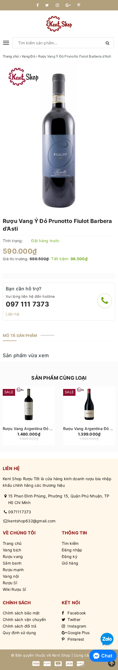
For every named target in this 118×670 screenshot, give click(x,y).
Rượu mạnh (13, 569)
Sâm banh (12, 563)
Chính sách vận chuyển (24, 619)
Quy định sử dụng (19, 632)
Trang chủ (12, 543)
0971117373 (19, 511)
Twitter (73, 619)
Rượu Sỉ (10, 582)
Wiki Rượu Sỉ (14, 589)
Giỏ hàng (70, 563)
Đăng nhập (72, 550)
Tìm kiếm (70, 543)
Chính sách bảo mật (21, 613)
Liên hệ (12, 314)
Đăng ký (69, 556)
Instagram (76, 626)
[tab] (20, 335)
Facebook (76, 613)
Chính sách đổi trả (19, 626)
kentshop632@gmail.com (31, 521)
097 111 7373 (27, 304)
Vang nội (11, 576)
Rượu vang (13, 556)
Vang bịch (12, 550)
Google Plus (77, 632)
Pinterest (75, 639)
